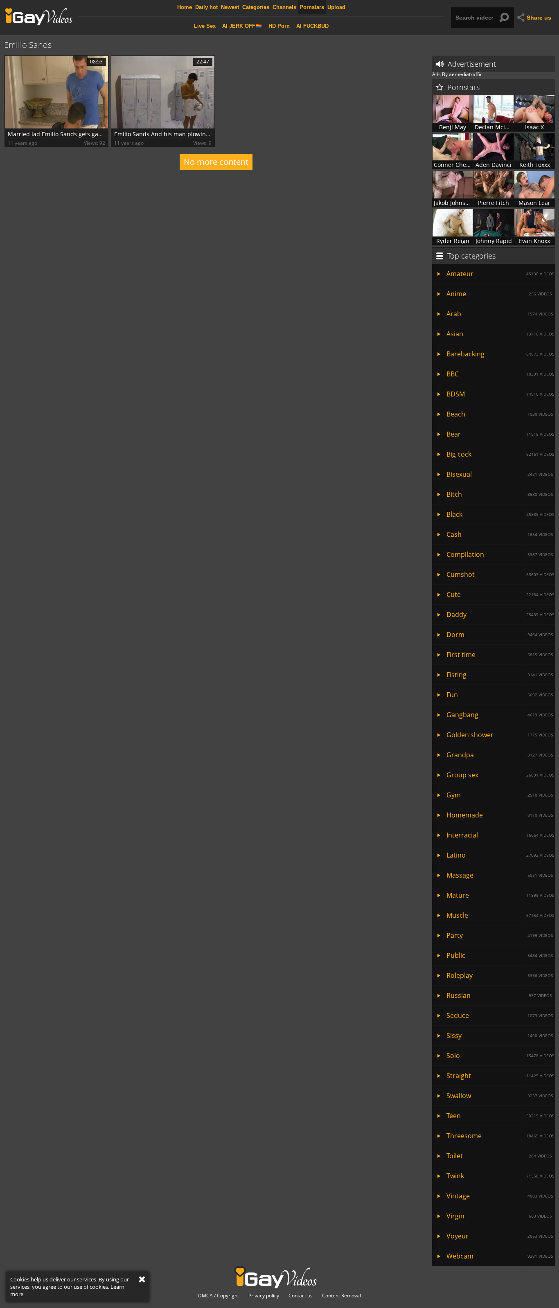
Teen (500, 1115)
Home (184, 7)
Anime (499, 293)
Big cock (500, 454)
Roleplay (499, 975)
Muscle (500, 915)
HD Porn (279, 26)
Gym (499, 794)
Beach (499, 414)
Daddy (500, 614)
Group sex (500, 774)
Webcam (499, 1256)
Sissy (499, 1035)
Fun (499, 694)
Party (499, 935)
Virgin (499, 1215)
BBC (500, 373)
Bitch (499, 494)
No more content (216, 161)
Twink (500, 1175)
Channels (284, 7)
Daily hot (206, 7)
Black (500, 514)
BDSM (500, 393)
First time (499, 654)
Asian (500, 333)
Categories (255, 7)
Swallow (499, 1095)
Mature (500, 895)
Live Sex (205, 26)
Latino (500, 855)
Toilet (499, 1155)
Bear (500, 434)
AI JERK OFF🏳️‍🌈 (242, 26)
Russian (499, 995)
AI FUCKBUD (312, 26)
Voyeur (499, 1235)
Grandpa (499, 754)
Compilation (499, 554)
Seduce (499, 1015)
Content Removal (341, 1295)
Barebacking (500, 353)
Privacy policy (263, 1295)
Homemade (499, 814)
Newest (230, 7)
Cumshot (500, 574)
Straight (500, 1075)
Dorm (499, 634)
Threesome (500, 1135)
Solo (500, 1055)
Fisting (499, 674)
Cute (500, 594)
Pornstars (312, 7)
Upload (336, 7)
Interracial (500, 835)
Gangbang (499, 714)
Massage (499, 875)
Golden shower (499, 734)
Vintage (499, 1195)
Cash (499, 534)
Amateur (500, 273)
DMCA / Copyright (218, 1295)
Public (499, 955)
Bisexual (499, 474)
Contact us (301, 1295)
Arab (499, 313)
